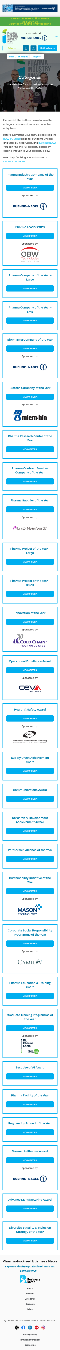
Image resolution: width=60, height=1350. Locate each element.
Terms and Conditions (30, 1339)
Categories (30, 1298)
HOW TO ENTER (12, 139)
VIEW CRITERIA (30, 187)
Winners (30, 1293)
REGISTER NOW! (47, 143)
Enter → (12, 48)
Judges (30, 1309)
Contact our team (14, 161)
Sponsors (30, 1304)
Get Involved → (47, 48)
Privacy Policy (30, 1334)
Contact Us (30, 1345)
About (30, 1288)
